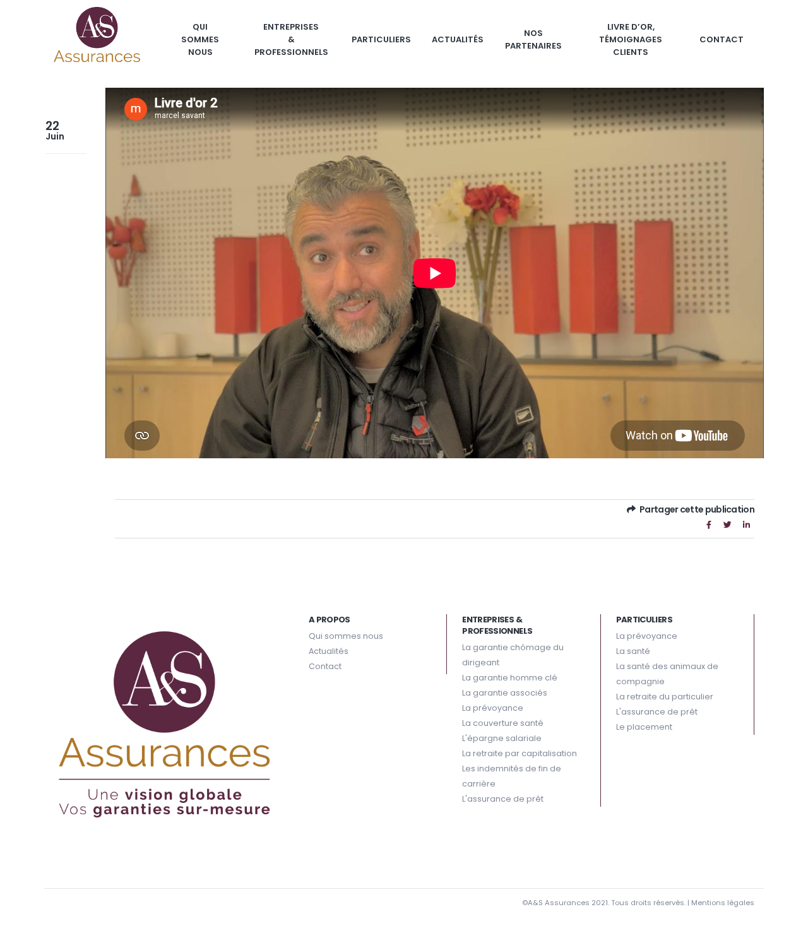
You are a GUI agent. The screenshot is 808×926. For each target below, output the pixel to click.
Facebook (709, 524)
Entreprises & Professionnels (291, 39)
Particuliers (381, 39)
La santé (633, 651)
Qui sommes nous (200, 39)
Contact (721, 39)
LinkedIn (746, 524)
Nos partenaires (533, 39)
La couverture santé (503, 723)
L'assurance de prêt (503, 798)
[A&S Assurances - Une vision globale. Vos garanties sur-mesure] (97, 38)
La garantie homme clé (509, 677)
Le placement (644, 726)
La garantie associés (504, 692)
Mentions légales (722, 903)
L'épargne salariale (502, 738)
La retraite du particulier (664, 696)
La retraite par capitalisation (519, 753)
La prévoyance (492, 708)
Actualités (458, 39)
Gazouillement (728, 524)
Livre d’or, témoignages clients (630, 39)
